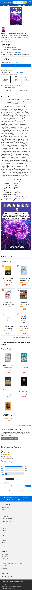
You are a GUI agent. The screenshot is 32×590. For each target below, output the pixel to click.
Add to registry (23, 90)
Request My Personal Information (9, 561)
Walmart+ (4, 530)
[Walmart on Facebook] (2, 577)
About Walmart (5, 507)
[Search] (25, 2)
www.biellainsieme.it (16, 52)
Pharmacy (4, 540)
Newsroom (4, 512)
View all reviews (6, 461)
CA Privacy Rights (6, 559)
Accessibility (4, 544)
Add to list (8, 90)
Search (28, 486)
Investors (4, 514)
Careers (3, 509)
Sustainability (5, 516)
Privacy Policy (5, 556)
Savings (19, 5)
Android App (4, 570)
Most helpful (5, 482)
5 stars (2, 466)
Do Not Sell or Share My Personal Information (12, 563)
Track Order (12, 500)
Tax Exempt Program (6, 549)
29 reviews (11, 41)
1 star (3, 474)
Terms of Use (5, 554)
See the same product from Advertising (21, 337)
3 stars (2, 470)
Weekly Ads (22, 500)
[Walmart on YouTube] (8, 577)
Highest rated (19, 479)
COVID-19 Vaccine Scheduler (8, 538)
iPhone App (4, 568)
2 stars (2, 472)
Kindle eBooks (21, 101)
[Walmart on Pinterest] (11, 577)
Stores (3, 526)
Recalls (3, 542)
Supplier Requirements (7, 518)
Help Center (25, 497)
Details (13, 87)
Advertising (15, 103)
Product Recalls (5, 547)
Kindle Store (14, 101)
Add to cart (16, 66)
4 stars (2, 468)
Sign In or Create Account (12, 497)
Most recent (9, 479)
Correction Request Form (9, 438)
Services (13, 5)
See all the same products (25, 425)
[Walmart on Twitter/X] (5, 577)
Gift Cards (4, 532)
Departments (6, 5)
